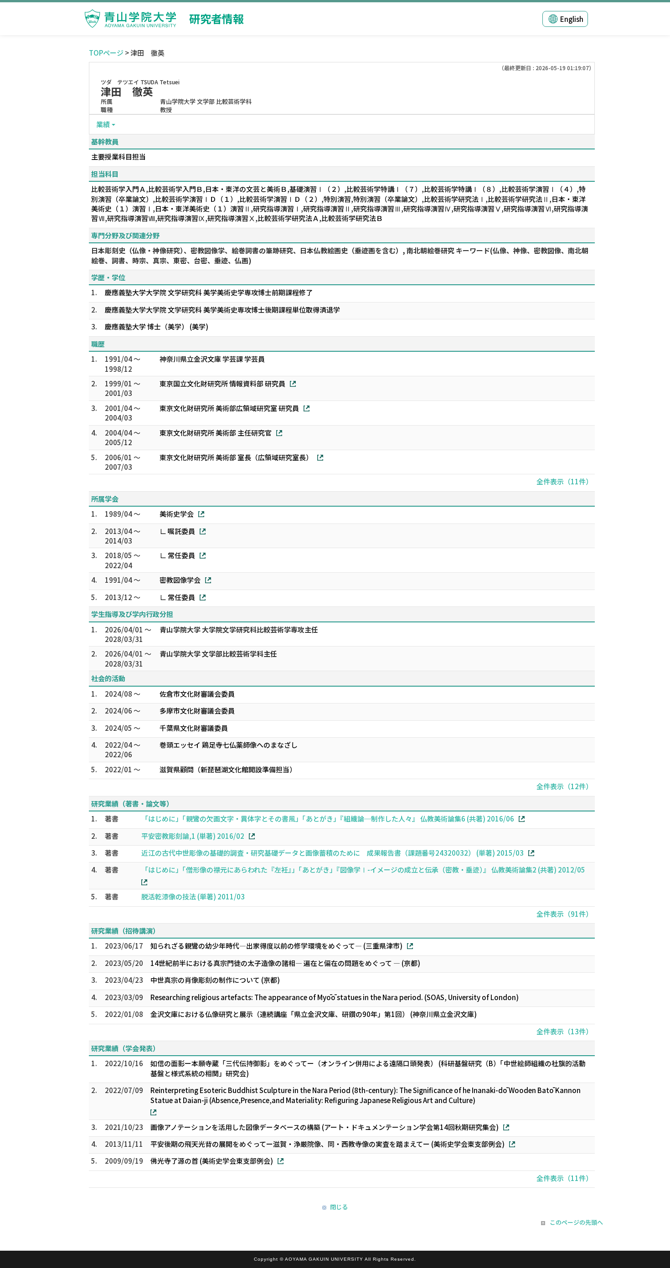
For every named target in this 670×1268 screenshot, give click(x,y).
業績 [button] (103, 124)
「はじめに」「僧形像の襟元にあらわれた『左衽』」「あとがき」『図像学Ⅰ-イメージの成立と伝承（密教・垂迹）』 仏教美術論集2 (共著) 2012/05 (363, 869)
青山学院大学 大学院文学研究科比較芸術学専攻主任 (239, 629)
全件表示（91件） (564, 914)
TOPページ (106, 52)
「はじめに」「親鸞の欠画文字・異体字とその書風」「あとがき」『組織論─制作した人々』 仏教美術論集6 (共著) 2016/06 (327, 818)
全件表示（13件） (564, 1031)
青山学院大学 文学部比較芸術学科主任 (218, 653)
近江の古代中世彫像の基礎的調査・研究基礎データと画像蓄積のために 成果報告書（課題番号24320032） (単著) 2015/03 (332, 852)
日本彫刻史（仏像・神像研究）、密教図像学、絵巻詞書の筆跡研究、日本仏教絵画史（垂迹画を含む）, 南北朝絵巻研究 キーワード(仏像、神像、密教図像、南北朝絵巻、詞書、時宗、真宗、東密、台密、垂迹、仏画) (339, 255)
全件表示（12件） (564, 786)
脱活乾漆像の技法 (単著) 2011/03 (193, 896)
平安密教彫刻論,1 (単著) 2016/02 (192, 836)
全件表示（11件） (564, 481)
